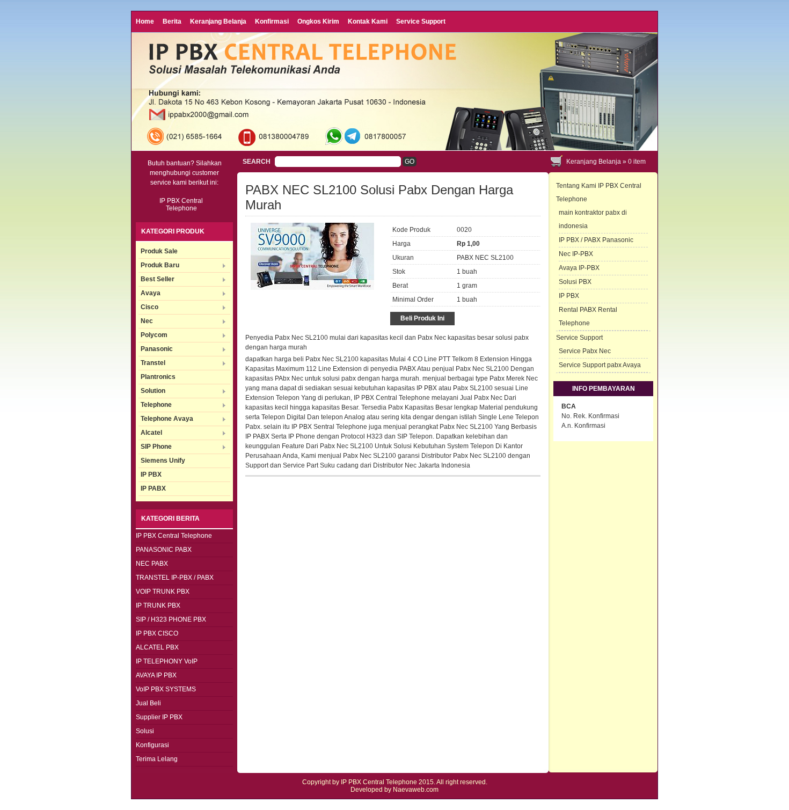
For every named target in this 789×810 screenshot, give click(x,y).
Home (145, 21)
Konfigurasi (152, 745)
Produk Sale (159, 251)
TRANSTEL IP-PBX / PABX (175, 577)
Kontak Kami (368, 21)
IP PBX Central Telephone (174, 535)
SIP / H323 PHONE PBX (171, 619)
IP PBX (151, 474)
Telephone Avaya (167, 418)
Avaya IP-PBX (579, 268)
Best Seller (157, 279)
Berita (172, 21)
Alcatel (151, 432)
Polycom (154, 335)
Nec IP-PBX (576, 254)
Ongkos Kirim (318, 21)
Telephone (156, 404)
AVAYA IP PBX (156, 675)
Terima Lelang (157, 759)
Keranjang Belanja (218, 21)
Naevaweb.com (416, 789)
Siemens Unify (163, 460)
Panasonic (157, 349)
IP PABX (153, 488)
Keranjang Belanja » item (606, 161)
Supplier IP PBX (159, 717)
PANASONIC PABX (164, 549)
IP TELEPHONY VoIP (167, 661)
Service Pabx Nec (585, 351)
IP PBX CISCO (157, 633)
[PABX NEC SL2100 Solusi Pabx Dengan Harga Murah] (312, 287)
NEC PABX (152, 563)
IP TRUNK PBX (158, 605)
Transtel (153, 363)
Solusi (145, 731)
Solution (153, 391)
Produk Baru (160, 265)
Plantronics (158, 377)
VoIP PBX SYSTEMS (166, 689)
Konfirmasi (272, 21)
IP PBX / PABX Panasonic (596, 240)
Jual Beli (148, 703)
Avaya (150, 293)
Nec (147, 321)
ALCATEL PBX (157, 647)
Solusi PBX (575, 282)
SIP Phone (156, 446)
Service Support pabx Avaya (600, 365)
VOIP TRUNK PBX (162, 591)
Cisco (149, 307)
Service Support (420, 21)
